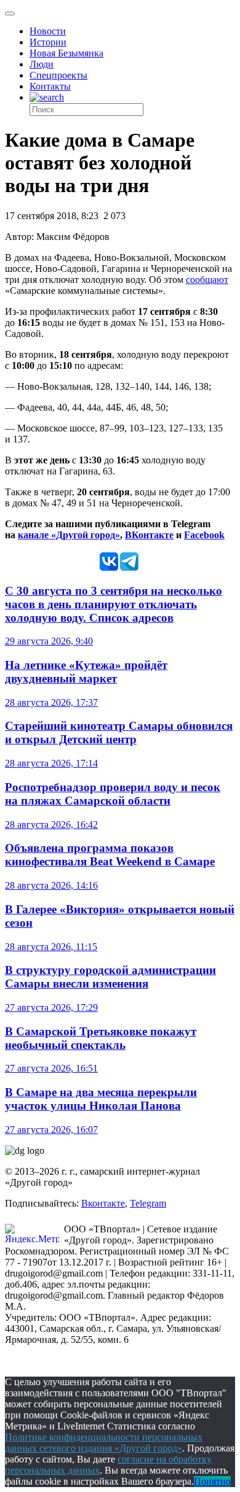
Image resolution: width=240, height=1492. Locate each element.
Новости (48, 31)
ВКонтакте (149, 535)
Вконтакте (103, 1203)
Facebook (204, 535)
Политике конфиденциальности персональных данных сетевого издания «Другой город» (103, 1442)
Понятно (212, 1481)
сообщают (207, 279)
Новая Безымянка (66, 53)
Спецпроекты (58, 75)
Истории (48, 42)
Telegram (148, 1203)
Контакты (50, 86)
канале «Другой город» (69, 535)
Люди (42, 64)
